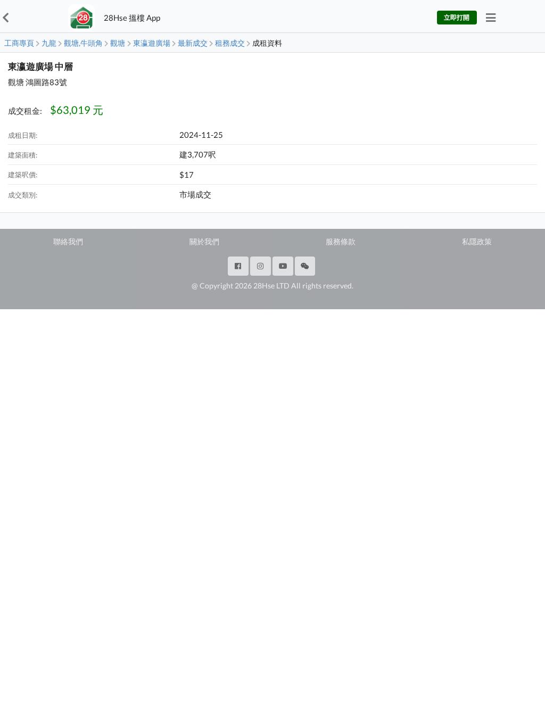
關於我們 (204, 241)
